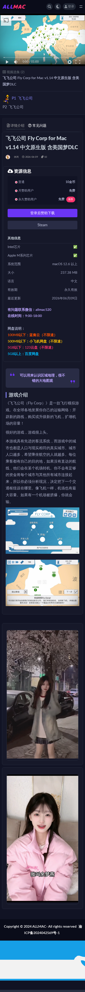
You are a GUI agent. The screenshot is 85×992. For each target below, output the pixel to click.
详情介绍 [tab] (17, 125)
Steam (42, 225)
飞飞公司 (22, 98)
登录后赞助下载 (42, 213)
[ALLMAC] (8, 157)
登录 (71, 6)
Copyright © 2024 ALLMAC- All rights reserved (40, 926)
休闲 (16, 157)
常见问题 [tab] (39, 125)
